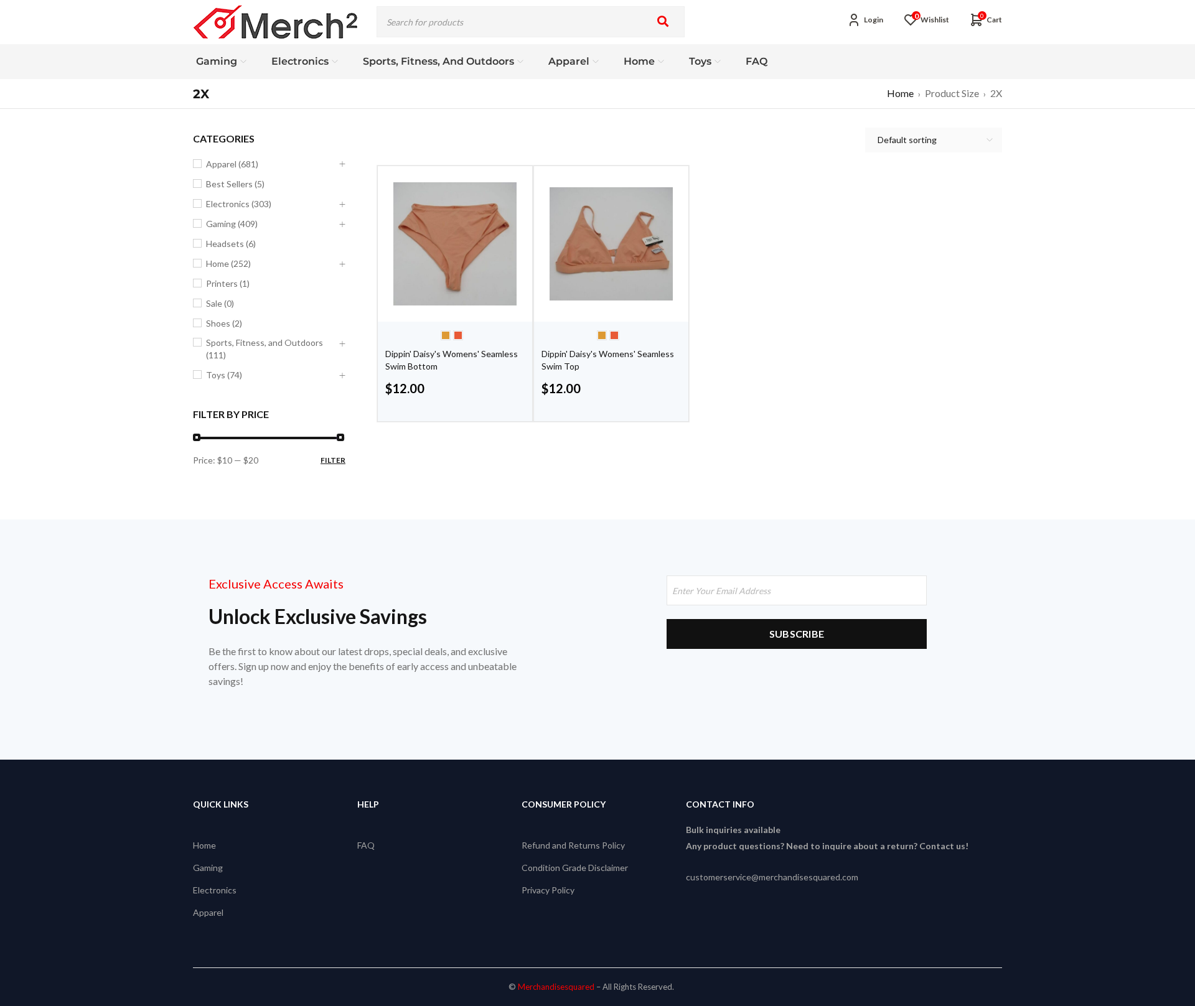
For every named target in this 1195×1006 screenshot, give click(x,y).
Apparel (208, 912)
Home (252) (228, 263)
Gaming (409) (232, 223)
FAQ (366, 845)
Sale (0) (220, 303)
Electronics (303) (238, 203)
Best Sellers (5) (235, 184)
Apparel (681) (232, 164)
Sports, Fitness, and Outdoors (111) (264, 348)
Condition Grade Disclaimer (575, 867)
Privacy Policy (548, 890)
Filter (333, 460)
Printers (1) (228, 283)
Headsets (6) (231, 243)
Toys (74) (224, 375)
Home (900, 93)
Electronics (215, 890)
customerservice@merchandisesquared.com (772, 877)
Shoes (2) (224, 323)
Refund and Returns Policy (573, 845)
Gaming (208, 867)
